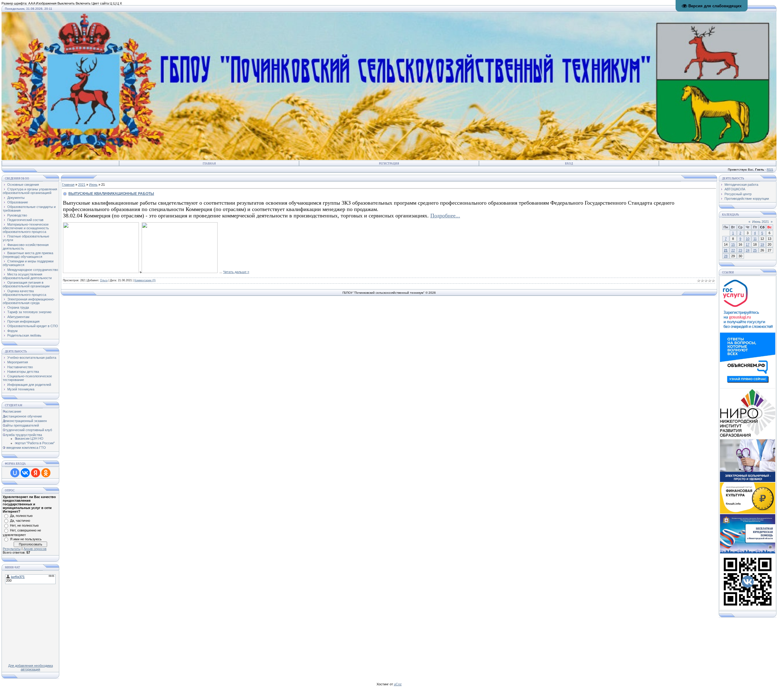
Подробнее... (445, 216)
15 (733, 244)
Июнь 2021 (760, 221)
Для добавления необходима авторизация (30, 667)
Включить (83, 3)
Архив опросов (34, 549)
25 (755, 250)
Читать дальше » (236, 272)
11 (755, 239)
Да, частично (20, 520)
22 (733, 250)
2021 (81, 184)
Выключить (66, 3)
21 (726, 250)
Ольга (104, 280)
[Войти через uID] (14, 472)
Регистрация (389, 163)
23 (740, 250)
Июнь (93, 184)
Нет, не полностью (24, 525)
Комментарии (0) (145, 280)
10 (747, 239)
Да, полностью (21, 516)
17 (747, 244)
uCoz (398, 684)
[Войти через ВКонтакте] (25, 472)
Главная (209, 163)
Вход (569, 163)
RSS (770, 169)
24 (747, 250)
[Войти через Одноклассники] (45, 472)
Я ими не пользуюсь (26, 539)
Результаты (12, 549)
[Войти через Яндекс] (35, 472)
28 (726, 256)
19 (762, 244)
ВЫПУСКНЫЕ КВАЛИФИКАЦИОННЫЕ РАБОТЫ (111, 194)
